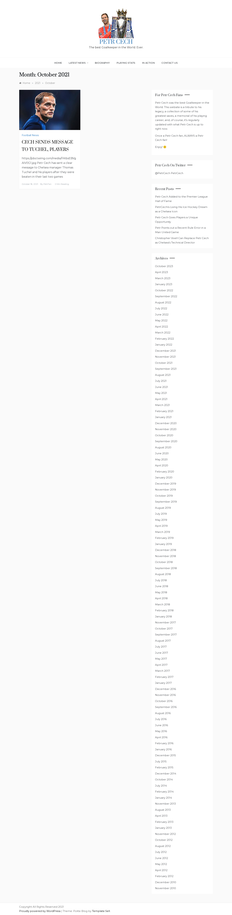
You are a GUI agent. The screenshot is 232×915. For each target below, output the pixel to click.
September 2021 (166, 368)
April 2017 (161, 664)
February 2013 (164, 821)
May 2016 (161, 731)
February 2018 (164, 610)
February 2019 (164, 538)
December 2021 (165, 350)
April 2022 (161, 326)
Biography (102, 62)
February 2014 (164, 791)
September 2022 (166, 296)
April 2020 (161, 465)
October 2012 (164, 840)
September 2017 (166, 634)
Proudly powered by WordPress (40, 911)
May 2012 (161, 864)
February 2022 (164, 338)
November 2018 (165, 556)
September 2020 (166, 441)
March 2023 (162, 278)
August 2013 (163, 809)
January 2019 (163, 544)
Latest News (77, 62)
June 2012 (161, 858)
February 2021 (164, 411)
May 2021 (161, 393)
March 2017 (162, 670)
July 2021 (161, 380)
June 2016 (161, 725)
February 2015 (164, 767)
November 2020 (165, 429)
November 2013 (165, 803)
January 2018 (163, 616)
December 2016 (165, 689)
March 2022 (162, 332)
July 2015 (161, 761)
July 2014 (161, 785)
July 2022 (161, 308)
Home (58, 62)
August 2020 (163, 447)
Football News (30, 135)
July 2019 (161, 513)
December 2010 (165, 882)
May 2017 (161, 658)
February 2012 (164, 876)
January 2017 (163, 682)
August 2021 (163, 375)
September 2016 (166, 707)
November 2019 (165, 489)
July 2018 (161, 580)
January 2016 (163, 749)
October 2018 (164, 562)
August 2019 (163, 507)
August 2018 (163, 574)
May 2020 (161, 459)
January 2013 (163, 827)
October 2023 (164, 266)
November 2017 (165, 622)
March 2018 (162, 604)
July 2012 (161, 852)
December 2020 (166, 423)
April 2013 (161, 815)
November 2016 (165, 695)
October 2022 (164, 290)
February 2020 (164, 471)
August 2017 (163, 640)
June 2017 (161, 652)
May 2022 (161, 320)
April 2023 (161, 272)
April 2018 (161, 598)
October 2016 (164, 701)
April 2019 (161, 525)
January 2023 (163, 284)
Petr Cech (116, 42)
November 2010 (165, 888)
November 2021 (165, 356)
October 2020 (164, 435)
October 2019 (164, 495)
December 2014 (165, 773)
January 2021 (163, 417)
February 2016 (164, 743)
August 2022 (163, 302)
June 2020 (162, 453)
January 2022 (163, 344)
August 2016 (163, 713)
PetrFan (47, 184)
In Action (148, 62)
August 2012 (163, 846)
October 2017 (164, 628)
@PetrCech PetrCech (169, 173)
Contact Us (170, 62)
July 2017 (161, 646)
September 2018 (166, 568)
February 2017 (164, 677)
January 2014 (163, 797)
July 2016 (161, 719)
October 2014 (164, 779)
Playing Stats (126, 62)
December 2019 (165, 483)
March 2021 (162, 405)
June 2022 (161, 314)
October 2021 (164, 362)
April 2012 (161, 870)
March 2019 (162, 532)
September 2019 (166, 501)
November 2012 (165, 834)
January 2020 (163, 477)
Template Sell (101, 911)
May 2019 (161, 519)
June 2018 (161, 586)
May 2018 (161, 592)
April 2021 (161, 399)
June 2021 (161, 387)
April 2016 (161, 737)
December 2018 (165, 550)
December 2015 (165, 755)
